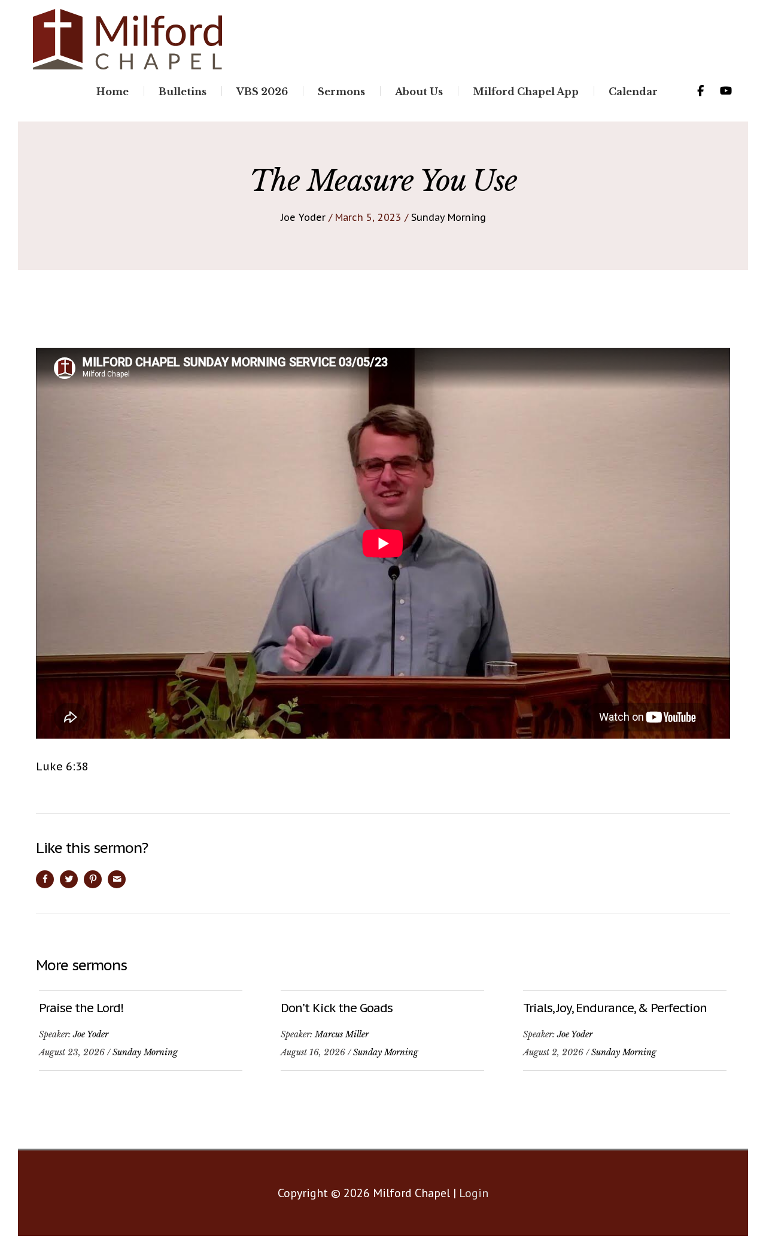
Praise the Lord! (81, 1008)
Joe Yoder (303, 217)
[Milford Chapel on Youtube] (726, 91)
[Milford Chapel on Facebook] (700, 91)
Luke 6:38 (62, 766)
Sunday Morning (448, 217)
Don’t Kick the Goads (337, 1008)
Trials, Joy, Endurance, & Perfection (615, 1008)
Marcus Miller (342, 1034)
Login (473, 1193)
